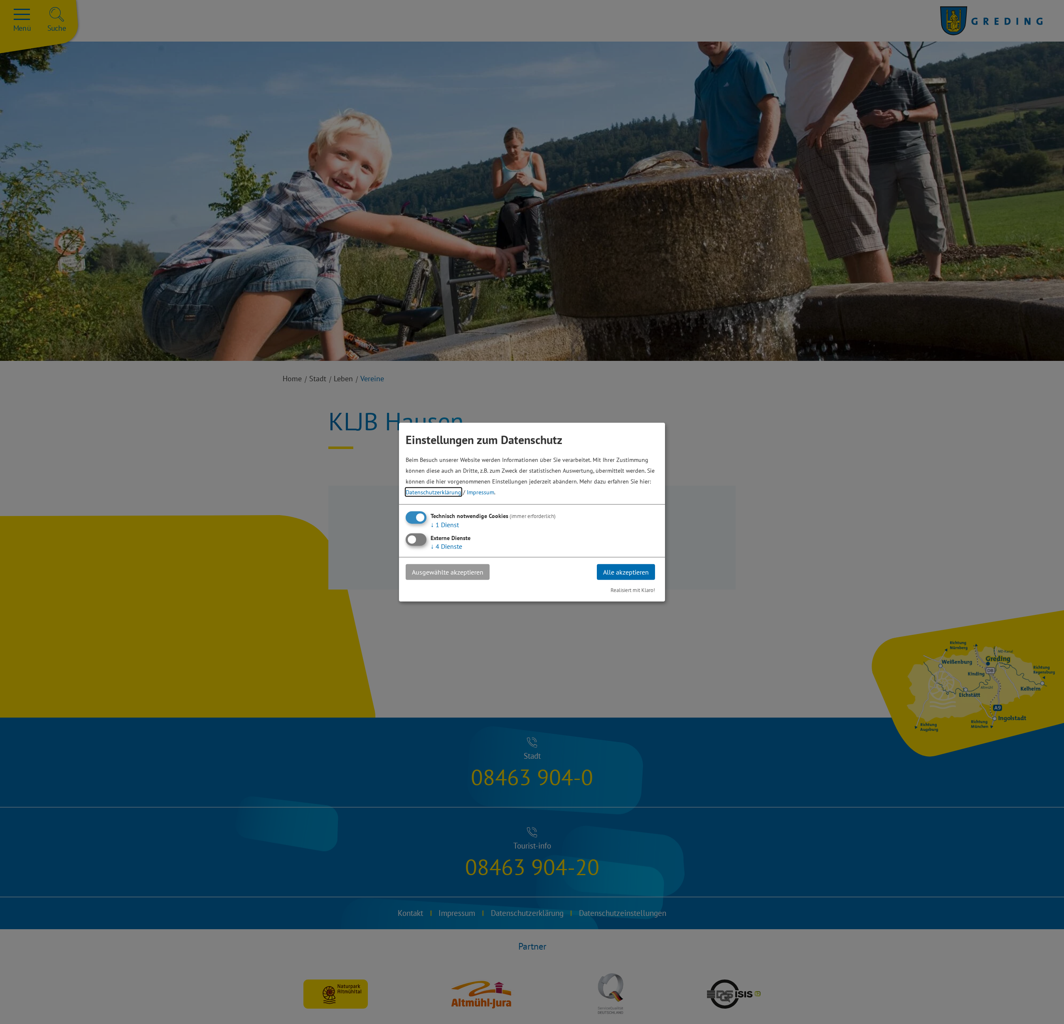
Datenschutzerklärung (433, 492)
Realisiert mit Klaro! (633, 590)
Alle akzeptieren (626, 572)
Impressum (480, 492)
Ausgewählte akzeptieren (447, 572)
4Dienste (446, 546)
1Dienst (445, 524)
